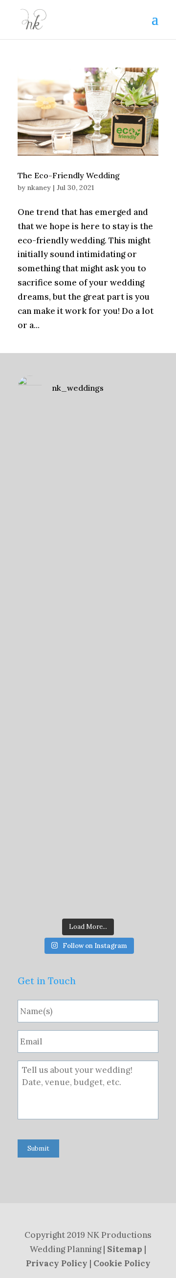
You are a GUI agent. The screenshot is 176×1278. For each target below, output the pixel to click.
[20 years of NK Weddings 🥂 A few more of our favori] (88, 535)
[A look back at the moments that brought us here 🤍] (88, 702)
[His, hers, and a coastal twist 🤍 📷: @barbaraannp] (88, 451)
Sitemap (124, 1249)
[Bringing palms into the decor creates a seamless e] (88, 870)
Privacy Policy (57, 1263)
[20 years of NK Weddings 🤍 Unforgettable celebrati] (88, 786)
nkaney (39, 187)
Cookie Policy (122, 1263)
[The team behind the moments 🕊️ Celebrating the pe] (88, 619)
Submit (38, 1148)
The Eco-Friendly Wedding (69, 175)
